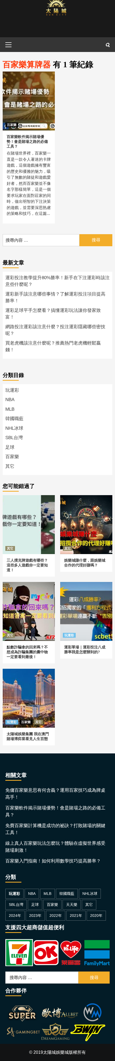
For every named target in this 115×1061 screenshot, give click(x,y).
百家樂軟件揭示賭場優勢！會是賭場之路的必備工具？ (27, 141)
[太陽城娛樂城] (56, 18)
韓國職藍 (14, 418)
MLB (9, 409)
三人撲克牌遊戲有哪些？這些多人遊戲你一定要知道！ (28, 501)
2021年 (76, 915)
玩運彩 (12, 390)
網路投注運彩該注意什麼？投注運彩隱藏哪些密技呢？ (55, 330)
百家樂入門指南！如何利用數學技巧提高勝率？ (53, 861)
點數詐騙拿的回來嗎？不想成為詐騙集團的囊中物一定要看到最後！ (28, 591)
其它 (9, 466)
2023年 (35, 915)
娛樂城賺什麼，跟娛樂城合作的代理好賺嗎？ (86, 501)
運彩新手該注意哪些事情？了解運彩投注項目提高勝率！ (55, 298)
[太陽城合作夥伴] (55, 1023)
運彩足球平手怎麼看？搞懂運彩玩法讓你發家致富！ (53, 314)
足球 (9, 447)
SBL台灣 (14, 437)
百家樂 (12, 125)
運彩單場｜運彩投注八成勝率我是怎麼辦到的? (86, 588)
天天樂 (71, 904)
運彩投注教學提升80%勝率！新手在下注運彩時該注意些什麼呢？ (57, 281)
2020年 (96, 915)
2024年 (15, 915)
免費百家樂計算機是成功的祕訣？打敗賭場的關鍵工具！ (55, 829)
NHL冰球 (14, 428)
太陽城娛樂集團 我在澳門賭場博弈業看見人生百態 (27, 675)
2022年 (55, 915)
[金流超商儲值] (57, 952)
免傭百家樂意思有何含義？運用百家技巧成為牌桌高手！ (55, 794)
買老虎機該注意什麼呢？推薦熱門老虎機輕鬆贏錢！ (53, 347)
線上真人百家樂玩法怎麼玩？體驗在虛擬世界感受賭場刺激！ (55, 847)
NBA (9, 399)
